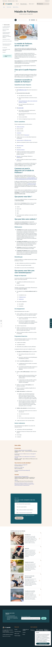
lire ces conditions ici (43, 641)
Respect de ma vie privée (6, 636)
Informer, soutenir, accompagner (20, 464)
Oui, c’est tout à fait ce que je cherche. (23, 504)
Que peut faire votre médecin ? (7, 42)
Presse (24, 634)
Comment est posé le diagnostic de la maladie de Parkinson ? (7, 36)
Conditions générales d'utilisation (8, 634)
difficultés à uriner (27, 140)
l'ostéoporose (21, 299)
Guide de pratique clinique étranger (21, 476)
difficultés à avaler (20, 145)
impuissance (26, 134)
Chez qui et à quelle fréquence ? (6, 30)
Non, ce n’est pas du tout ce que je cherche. (24, 512)
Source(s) (4, 52)
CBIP (15, 480)
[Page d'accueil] (7, 4)
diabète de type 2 (23, 297)
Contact (24, 632)
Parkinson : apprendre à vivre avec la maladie (23, 450)
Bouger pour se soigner (19, 467)
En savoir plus (5, 47)
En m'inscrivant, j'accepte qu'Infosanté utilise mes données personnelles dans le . (12, 617)
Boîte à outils (31, 3)
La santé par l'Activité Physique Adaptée (22, 470)
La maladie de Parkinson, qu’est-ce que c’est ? (6, 27)
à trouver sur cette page (30, 453)
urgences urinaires (20, 140)
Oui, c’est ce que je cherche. (22, 506)
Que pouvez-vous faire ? (6, 39)
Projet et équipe (17, 635)
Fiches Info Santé (23, 3)
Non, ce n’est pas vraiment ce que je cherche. (25, 509)
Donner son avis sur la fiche (8, 56)
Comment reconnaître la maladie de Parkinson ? (6, 33)
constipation (19, 132)
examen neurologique (31, 177)
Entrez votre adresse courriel (25, 616)
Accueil (17, 3)
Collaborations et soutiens (26, 630)
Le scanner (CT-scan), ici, (19, 453)
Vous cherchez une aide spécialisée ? (6, 50)
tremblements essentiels (31, 183)
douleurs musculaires (20, 126)
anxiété (18, 159)
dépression (19, 156)
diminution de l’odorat (20, 149)
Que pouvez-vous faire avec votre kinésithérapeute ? (7, 44)
